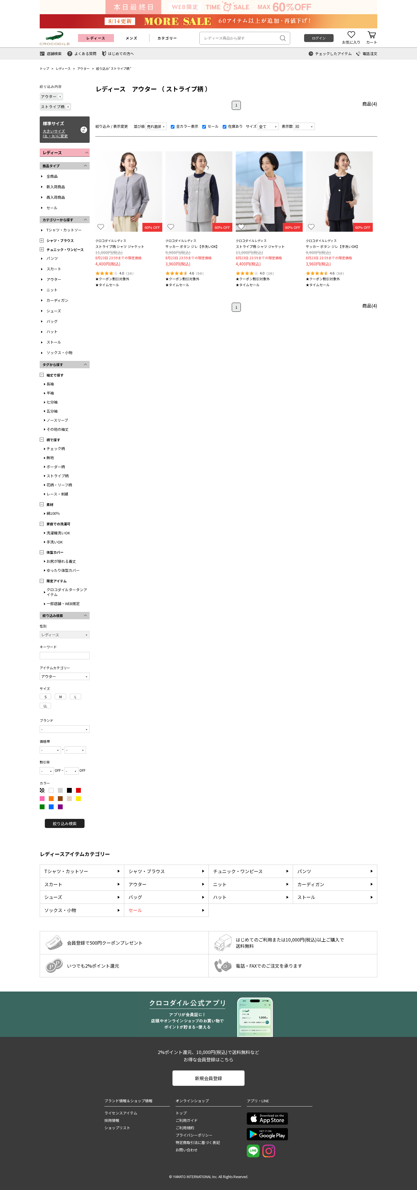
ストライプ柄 (120, 68)
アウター (83, 68)
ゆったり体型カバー (63, 570)
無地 (50, 457)
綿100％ (53, 513)
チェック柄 (56, 448)
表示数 (287, 126)
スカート (54, 268)
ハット (52, 331)
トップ (44, 68)
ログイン (319, 37)
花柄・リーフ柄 (59, 485)
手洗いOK (55, 542)
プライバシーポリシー (194, 1135)
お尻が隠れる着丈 (61, 561)
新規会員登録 (208, 1078)
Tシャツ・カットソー (64, 230)
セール (52, 207)
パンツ (52, 258)
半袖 (50, 393)
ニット (52, 289)
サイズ (251, 126)
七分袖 (52, 402)
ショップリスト (117, 1127)
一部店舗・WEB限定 (63, 603)
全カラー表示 (186, 126)
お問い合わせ (187, 1150)
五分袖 (52, 411)
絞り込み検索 (65, 823)
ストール (54, 342)
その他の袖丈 (58, 429)
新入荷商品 (56, 186)
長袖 (50, 383)
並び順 (139, 126)
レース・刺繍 (57, 494)
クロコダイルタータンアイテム (67, 592)
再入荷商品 (56, 197)
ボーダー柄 (56, 466)
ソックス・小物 (59, 352)
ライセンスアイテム (120, 1113)
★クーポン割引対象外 (112, 278)
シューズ (54, 310)
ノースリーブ (57, 420)
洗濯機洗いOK (58, 533)
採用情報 (111, 1120)
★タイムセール (107, 284)
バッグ (52, 321)
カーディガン (57, 300)
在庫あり (235, 126)
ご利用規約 (185, 1127)
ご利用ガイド (187, 1120)
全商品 (52, 176)
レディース (63, 68)
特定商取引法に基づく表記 (198, 1142)
